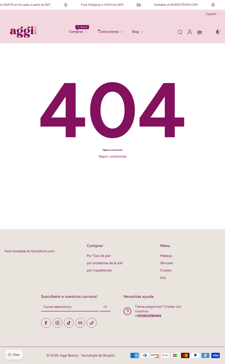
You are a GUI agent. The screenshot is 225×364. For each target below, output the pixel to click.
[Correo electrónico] (80, 323)
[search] (180, 31)
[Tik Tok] (69, 323)
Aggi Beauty (69, 355)
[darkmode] (215, 32)
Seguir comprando (113, 156)
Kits (163, 278)
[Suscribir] (105, 306)
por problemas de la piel (104, 263)
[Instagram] (57, 323)
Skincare (166, 263)
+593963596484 (148, 316)
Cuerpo (165, 270)
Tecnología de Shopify (98, 355)
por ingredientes (99, 270)
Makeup (166, 256)
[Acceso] (189, 32)
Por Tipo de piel (98, 256)
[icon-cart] (199, 31)
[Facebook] (46, 323)
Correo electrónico (57, 307)
